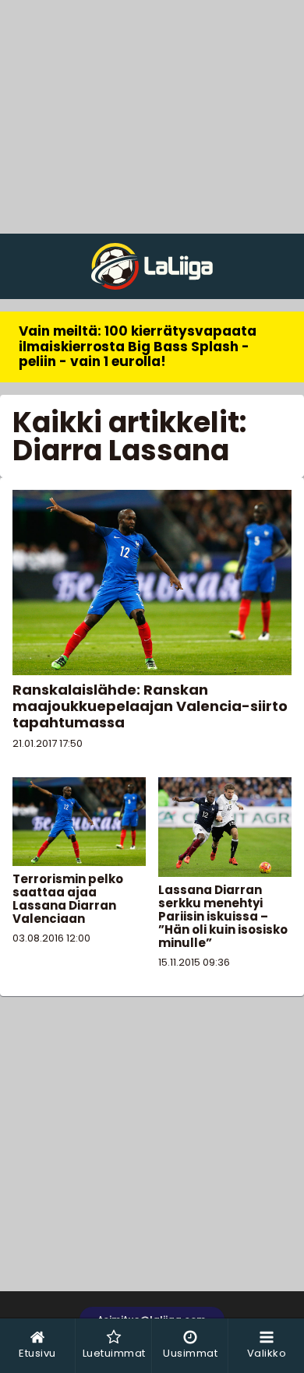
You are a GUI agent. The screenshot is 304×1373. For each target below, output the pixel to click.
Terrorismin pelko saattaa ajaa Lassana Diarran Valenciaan (67, 899)
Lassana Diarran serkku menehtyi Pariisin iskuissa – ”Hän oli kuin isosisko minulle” (223, 916)
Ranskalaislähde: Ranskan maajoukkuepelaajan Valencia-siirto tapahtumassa (150, 706)
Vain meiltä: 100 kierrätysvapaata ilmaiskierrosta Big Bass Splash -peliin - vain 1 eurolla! (137, 346)
